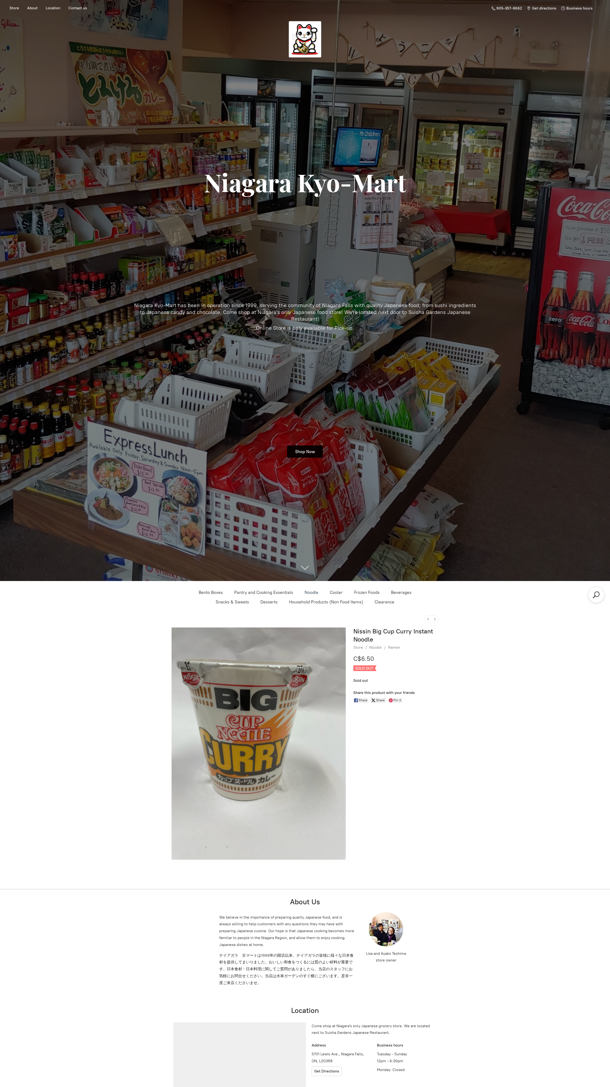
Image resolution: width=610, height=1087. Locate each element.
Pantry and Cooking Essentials (263, 592)
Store (14, 8)
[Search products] (596, 595)
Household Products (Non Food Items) (326, 602)
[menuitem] (428, 619)
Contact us (77, 8)
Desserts (269, 602)
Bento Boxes (211, 592)
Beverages (401, 592)
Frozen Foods (367, 592)
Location (53, 8)
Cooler (336, 592)
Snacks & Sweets (232, 602)
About (32, 8)
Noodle (311, 592)
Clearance (384, 602)
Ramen (394, 647)
